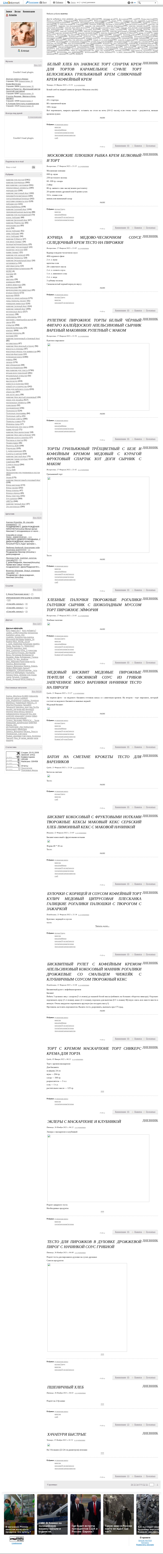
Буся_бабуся (12, 653)
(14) (9, 600)
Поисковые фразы (29, 770)
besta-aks (21, 709)
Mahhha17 (10, 703)
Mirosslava (10, 639)
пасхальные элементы (16, 403)
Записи (9, 11)
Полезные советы (14, 419)
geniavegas (33, 633)
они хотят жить (13, 394)
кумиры (9, 360)
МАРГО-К (10, 673)
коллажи (10, 336)
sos (7, 277)
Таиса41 (10, 738)
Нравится (138, 146)
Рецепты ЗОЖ (12, 446)
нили (36, 738)
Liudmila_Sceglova (14, 637)
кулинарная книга (14, 357)
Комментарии (29, 11)
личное (9, 362)
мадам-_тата (31, 670)
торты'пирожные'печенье (17, 199)
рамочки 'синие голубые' (17, 459)
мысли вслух (11, 381)
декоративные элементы (17, 188)
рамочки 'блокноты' (14, 258)
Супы (8, 467)
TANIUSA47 (29, 646)
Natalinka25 (21, 703)
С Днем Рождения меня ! (17, 594)
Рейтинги (59, 2)
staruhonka (11, 718)
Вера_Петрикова (13, 655)
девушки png (12, 190)
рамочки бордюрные (15, 182)
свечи (8, 322)
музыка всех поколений (16, 373)
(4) (19, 524)
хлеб (8, 228)
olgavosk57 (20, 716)
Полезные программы (16, 413)
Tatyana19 (10, 707)
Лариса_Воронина (14, 666)
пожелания (11, 405)
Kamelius (10, 635)
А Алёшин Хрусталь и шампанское (22, 104)
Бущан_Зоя (23, 653)
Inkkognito (33, 696)
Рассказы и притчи (14, 440)
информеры (11, 317)
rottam (34, 716)
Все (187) (37, 624)
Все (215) (37, 589)
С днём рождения (14, 451)
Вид (133, 3)
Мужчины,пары (13, 424)
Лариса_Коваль (30, 666)
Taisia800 (27, 705)
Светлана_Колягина (31, 736)
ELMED (25, 696)
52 (144, 1484)
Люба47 (26, 668)
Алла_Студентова (28, 650)
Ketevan (9, 698)
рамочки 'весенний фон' (17, 220)
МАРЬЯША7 (20, 673)
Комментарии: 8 (26, 101)
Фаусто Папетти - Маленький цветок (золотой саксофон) (23, 90)
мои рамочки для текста (17, 370)
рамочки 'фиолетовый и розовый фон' (23, 480)
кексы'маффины (13, 207)
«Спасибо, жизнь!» (15, 604)
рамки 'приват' (12, 252)
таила (8, 677)
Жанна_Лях (11, 725)
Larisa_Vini (20, 635)
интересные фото (14, 312)
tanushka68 (21, 718)
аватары (10, 279)
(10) (30, 537)
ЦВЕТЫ (9, 501)
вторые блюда (12, 293)
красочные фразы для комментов (21, 351)
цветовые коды (13, 266)
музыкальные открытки (16, 376)
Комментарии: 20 (26, 81)
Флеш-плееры (12, 490)
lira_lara (32, 714)
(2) (29, 550)
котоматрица (12, 343)
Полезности (11, 411)
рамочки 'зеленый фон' (16, 306)
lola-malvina (28, 637)
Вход (45, 2)
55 (135, 1484)
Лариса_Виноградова (16, 664)
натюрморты (12, 263)
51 (147, 1484)
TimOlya (9, 648)
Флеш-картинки (13, 485)
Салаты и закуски (14, 454)
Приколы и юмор (13, 421)
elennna (9, 712)
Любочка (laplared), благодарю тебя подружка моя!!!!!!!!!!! (23, 549)
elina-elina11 (19, 712)
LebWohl (24, 698)
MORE (9, 271)
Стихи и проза (12, 464)
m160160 (10, 716)
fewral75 (29, 712)
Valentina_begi (20, 648)
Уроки (9, 477)
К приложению (35, 117)
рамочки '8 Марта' (14, 239)
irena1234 (24, 714)
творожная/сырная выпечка (18, 212)
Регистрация (34, 2)
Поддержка (129, 2)
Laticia (16, 698)
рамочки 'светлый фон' (16, 456)
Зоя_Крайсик (22, 659)
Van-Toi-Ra (34, 707)
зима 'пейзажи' (12, 234)
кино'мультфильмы (14, 328)
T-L (22, 646)
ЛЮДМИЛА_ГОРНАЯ (15, 670)
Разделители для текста (17, 427)
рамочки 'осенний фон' (16, 209)
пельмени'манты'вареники (18, 268)
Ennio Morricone (13, 84)
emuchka (23, 633)
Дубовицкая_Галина (29, 657)
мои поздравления (14, 368)
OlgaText (10, 705)
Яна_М (17, 738)
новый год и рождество (16, 386)
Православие (12, 443)
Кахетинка (25, 662)
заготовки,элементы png (17, 201)
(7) (32, 594)
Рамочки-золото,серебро (17, 438)
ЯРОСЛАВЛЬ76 (28, 679)
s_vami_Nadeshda (14, 644)
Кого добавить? (29, 630)
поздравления (12, 408)
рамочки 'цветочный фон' (17, 193)
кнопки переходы (14, 333)
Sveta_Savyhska (13, 646)
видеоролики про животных (18, 290)
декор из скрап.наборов (17, 298)
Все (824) (37, 518)
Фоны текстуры (13, 496)
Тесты (8, 470)
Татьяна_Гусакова (20, 677)
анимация (10, 282)
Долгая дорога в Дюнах (17, 79)
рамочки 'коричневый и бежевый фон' (23, 338)
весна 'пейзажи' (13, 231)
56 (132, 1484)
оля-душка (32, 675)
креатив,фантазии (14, 354)
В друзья (25, 51)
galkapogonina (12, 714)
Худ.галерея (11, 498)
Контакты (145, 1543)
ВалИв (32, 653)
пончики (9, 274)
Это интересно (13, 507)
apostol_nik (11, 709)
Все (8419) (37, 691)
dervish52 (29, 709)
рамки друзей (12, 429)
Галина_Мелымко (14, 720)
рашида (9, 740)
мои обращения (13, 365)
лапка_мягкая (27, 738)
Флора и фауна (13, 493)
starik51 (36, 644)
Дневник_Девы (12, 657)
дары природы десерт (16, 301)
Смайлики (10, 462)
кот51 (32, 662)
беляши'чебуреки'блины (17, 244)
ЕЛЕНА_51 (11, 659)
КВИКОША (22, 729)
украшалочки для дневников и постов (23, 473)
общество (10, 392)
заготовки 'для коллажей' (17, 247)
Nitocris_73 (32, 703)
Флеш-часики (12, 488)
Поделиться (150, 146)
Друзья (17, 11)
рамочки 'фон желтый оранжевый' (21, 397)
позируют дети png (14, 250)
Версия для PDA (145, 1540)
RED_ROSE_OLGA (21, 642)
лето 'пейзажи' (12, 236)
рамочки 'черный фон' (16, 504)
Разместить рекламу (145, 1545)
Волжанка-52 (28, 655)
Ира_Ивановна (13, 662)
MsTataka (20, 639)
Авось (73, 2)
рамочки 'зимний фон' (16, 309)
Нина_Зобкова (20, 675)
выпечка (10, 295)
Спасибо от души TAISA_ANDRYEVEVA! (16, 536)
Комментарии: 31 (27, 86)
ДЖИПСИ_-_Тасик (31, 720)
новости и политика (15, 384)
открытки (10, 325)
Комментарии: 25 (27, 93)
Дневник (150, 63)
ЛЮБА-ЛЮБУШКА (14, 668)
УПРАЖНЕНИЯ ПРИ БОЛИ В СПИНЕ (23, 598)
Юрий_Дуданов (13, 679)
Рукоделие (11, 448)
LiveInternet (12, 3)
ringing (28, 716)
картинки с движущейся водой (19, 320)
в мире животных (13, 285)
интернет (10, 314)
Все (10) (38, 65)
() (128, 146)
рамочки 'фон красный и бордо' (20, 346)
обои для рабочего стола (17, 389)
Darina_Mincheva (13, 696)
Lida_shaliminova (13, 700)
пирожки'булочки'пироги (17, 196)
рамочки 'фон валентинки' (17, 432)
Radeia (9, 642)
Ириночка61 (11, 729)
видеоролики (12, 287)
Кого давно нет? (13, 630)
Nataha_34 (29, 639)
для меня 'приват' (14, 242)
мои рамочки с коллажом (17, 185)
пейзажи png (12, 204)
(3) (20, 560)
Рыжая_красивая (14, 736)
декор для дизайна (14, 400)
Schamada (27, 644)
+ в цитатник (79, 85)
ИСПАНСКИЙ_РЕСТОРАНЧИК (20, 727)
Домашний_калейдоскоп (17, 723)
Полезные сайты (13, 416)
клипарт (9, 330)
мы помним (11, 378)
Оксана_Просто (30, 731)
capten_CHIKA (12, 633)
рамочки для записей (15, 255)
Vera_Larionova (13, 650)
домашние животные (15, 303)
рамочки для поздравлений (18, 215)
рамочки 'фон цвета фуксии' (18, 435)
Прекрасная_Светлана (16, 734)
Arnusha (7, 15)
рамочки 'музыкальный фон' (18, 260)
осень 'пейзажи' (13, 217)
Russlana (18, 705)
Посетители (26, 768)
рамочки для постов (15, 180)
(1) (26, 608)
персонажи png (13, 225)
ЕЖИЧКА (33, 723)
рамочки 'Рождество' (15, 223)
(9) (26, 604)
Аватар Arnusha (23, 34)
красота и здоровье (15, 349)
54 (137, 1484)
